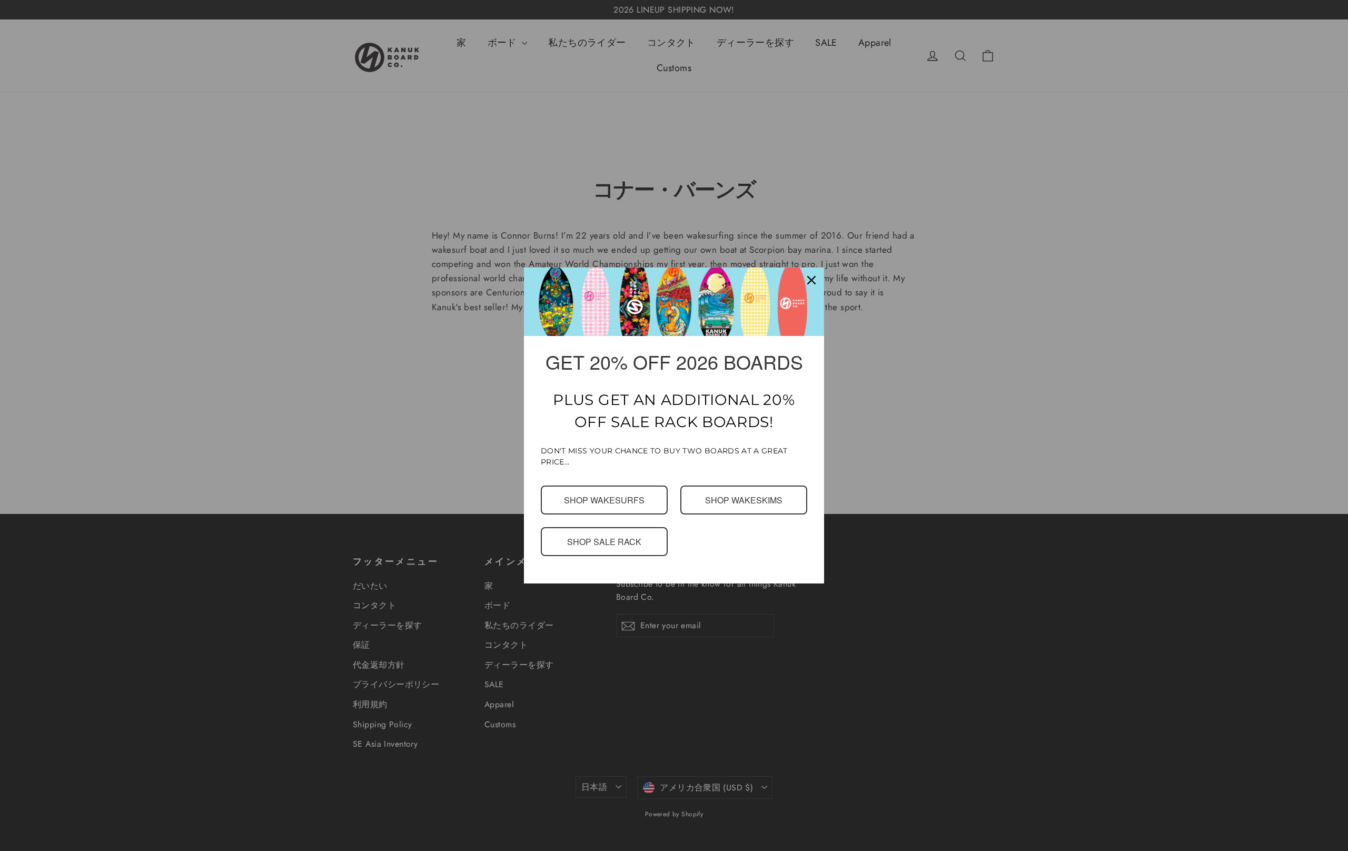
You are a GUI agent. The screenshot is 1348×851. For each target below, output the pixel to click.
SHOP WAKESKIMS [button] (744, 499)
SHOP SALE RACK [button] (604, 541)
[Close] (811, 280)
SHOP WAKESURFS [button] (604, 499)
